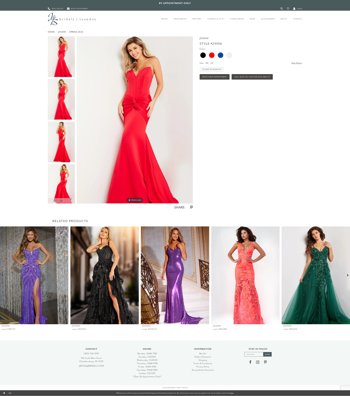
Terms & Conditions (202, 363)
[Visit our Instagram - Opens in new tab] (257, 362)
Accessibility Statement (203, 370)
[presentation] (34, 275)
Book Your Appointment (214, 77)
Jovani (62, 32)
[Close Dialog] (4, 393)
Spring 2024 (76, 32)
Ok (10, 393)
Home (51, 32)
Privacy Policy (202, 366)
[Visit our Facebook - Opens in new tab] (250, 362)
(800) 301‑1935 (91, 353)
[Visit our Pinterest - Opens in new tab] (265, 362)
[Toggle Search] (282, 8)
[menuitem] (55, 8)
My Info (202, 353)
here (232, 393)
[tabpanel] (61, 57)
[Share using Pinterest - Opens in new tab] (191, 207)
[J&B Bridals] (72, 19)
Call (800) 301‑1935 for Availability (252, 77)
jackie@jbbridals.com (91, 366)
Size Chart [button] (296, 63)
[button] (288, 8)
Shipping (203, 360)
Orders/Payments (203, 357)
